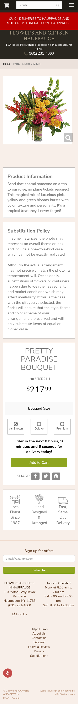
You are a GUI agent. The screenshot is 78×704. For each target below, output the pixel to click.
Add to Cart (39, 462)
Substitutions (39, 656)
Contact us (39, 638)
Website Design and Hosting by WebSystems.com (57, 692)
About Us (39, 633)
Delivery (39, 642)
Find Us (21, 614)
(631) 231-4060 (41, 53)
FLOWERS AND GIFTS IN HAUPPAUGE (39, 36)
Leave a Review (39, 647)
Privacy (39, 651)
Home (6, 63)
